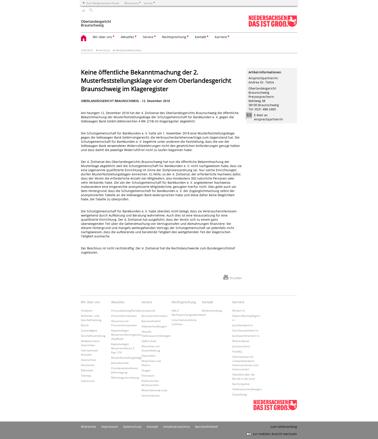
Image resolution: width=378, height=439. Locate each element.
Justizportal (148, 310)
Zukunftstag (239, 394)
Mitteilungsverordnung (125, 377)
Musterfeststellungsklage (126, 357)
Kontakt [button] (200, 37)
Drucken (236, 278)
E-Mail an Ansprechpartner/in (268, 117)
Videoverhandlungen (154, 326)
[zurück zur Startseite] (96, 21)
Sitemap (86, 375)
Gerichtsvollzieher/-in (245, 330)
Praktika (237, 351)
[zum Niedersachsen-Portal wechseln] (272, 26)
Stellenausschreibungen (247, 389)
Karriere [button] (221, 37)
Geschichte (87, 365)
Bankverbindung (212, 310)
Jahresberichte (120, 363)
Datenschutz (88, 359)
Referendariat (240, 341)
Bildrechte (88, 427)
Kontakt (207, 302)
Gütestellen (149, 355)
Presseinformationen (128, 50)
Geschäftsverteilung (93, 335)
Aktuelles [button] (127, 37)
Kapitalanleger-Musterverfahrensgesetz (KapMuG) (126, 334)
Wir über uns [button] (102, 37)
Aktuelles (104, 50)
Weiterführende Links (155, 390)
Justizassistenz (241, 346)
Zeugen (146, 370)
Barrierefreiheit (151, 321)
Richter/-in (238, 310)
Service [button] (148, 37)
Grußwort (87, 310)
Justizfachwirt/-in (242, 325)
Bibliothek (87, 370)
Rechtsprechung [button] (174, 37)
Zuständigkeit (89, 330)
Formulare (148, 375)
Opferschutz (149, 341)
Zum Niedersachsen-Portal (102, 3)
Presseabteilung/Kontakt (126, 310)
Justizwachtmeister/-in (245, 335)
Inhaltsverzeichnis (176, 427)
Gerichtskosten (151, 395)
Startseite (87, 50)
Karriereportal (241, 384)
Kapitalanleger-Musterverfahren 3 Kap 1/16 (122, 348)
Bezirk (85, 325)
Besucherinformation (154, 315)
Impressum (88, 381)
